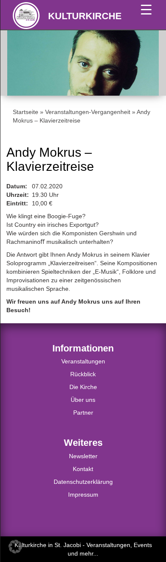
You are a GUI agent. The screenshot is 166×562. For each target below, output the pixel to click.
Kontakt (83, 468)
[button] (15, 546)
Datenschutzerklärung (83, 481)
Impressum (83, 494)
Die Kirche (83, 386)
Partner (83, 412)
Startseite (25, 111)
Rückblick (83, 374)
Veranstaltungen (83, 361)
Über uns (83, 399)
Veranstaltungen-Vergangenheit (87, 111)
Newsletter (83, 456)
